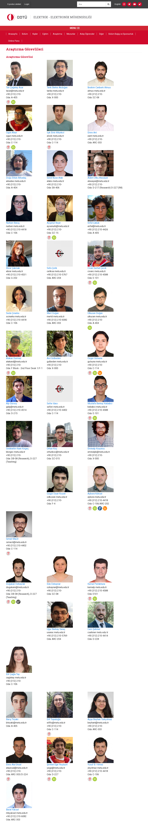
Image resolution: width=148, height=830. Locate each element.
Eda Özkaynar (54, 584)
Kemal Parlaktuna (96, 584)
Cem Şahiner (94, 629)
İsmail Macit (12, 538)
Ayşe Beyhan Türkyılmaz (100, 719)
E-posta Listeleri (14, 4)
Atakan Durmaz (13, 358)
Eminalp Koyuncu (96, 448)
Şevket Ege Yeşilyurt (57, 764)
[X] (129, 4)
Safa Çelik (52, 268)
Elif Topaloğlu (54, 719)
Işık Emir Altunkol (55, 132)
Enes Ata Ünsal (13, 764)
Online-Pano (14, 41)
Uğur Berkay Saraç (56, 629)
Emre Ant (92, 132)
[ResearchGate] (18, 602)
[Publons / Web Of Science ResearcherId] (100, 508)
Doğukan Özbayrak (15, 584)
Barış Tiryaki (12, 719)
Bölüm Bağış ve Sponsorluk (121, 34)
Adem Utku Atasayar (98, 177)
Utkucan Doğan (95, 313)
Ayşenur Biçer (54, 222)
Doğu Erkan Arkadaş (16, 177)
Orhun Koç (52, 448)
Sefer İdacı (52, 403)
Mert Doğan (53, 313)
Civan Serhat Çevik (97, 268)
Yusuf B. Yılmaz (95, 764)
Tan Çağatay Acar (14, 87)
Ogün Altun (11, 132)
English (118, 4)
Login (26, 4)
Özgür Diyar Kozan (56, 493)
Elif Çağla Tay (13, 674)
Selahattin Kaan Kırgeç (17, 448)
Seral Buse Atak (55, 177)
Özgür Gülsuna (95, 358)
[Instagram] (124, 4)
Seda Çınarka (12, 313)
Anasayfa (12, 34)
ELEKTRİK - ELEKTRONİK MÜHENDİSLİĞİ (63, 17)
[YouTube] (134, 4)
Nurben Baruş (13, 222)
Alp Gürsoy (11, 403)
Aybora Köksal (95, 493)
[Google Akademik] (8, 102)
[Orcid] (13, 102)
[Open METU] (140, 4)
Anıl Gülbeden (54, 358)
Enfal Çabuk (93, 222)
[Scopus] (100, 373)
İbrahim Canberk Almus (99, 87)
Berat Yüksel (12, 809)
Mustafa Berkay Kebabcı (100, 403)
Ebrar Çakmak (13, 268)
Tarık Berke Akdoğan (57, 87)
